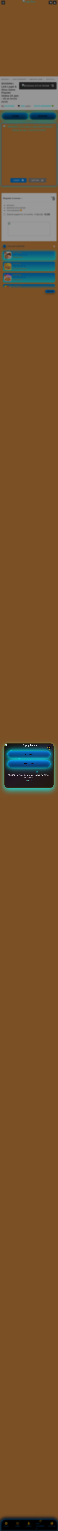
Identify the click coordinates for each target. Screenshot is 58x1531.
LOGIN (29, 754)
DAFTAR (29, 764)
